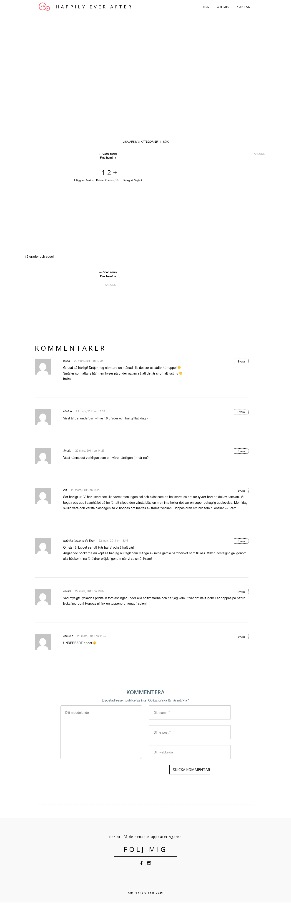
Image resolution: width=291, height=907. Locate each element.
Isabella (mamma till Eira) (79, 540)
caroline (68, 636)
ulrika (66, 360)
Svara (241, 361)
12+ (110, 172)
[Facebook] (141, 864)
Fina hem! (108, 157)
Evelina (89, 180)
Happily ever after (94, 7)
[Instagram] (149, 864)
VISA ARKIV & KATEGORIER (140, 141)
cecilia (67, 591)
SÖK (166, 141)
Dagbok (138, 180)
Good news (108, 154)
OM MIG (223, 7)
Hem (206, 7)
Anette (67, 450)
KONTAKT (244, 7)
